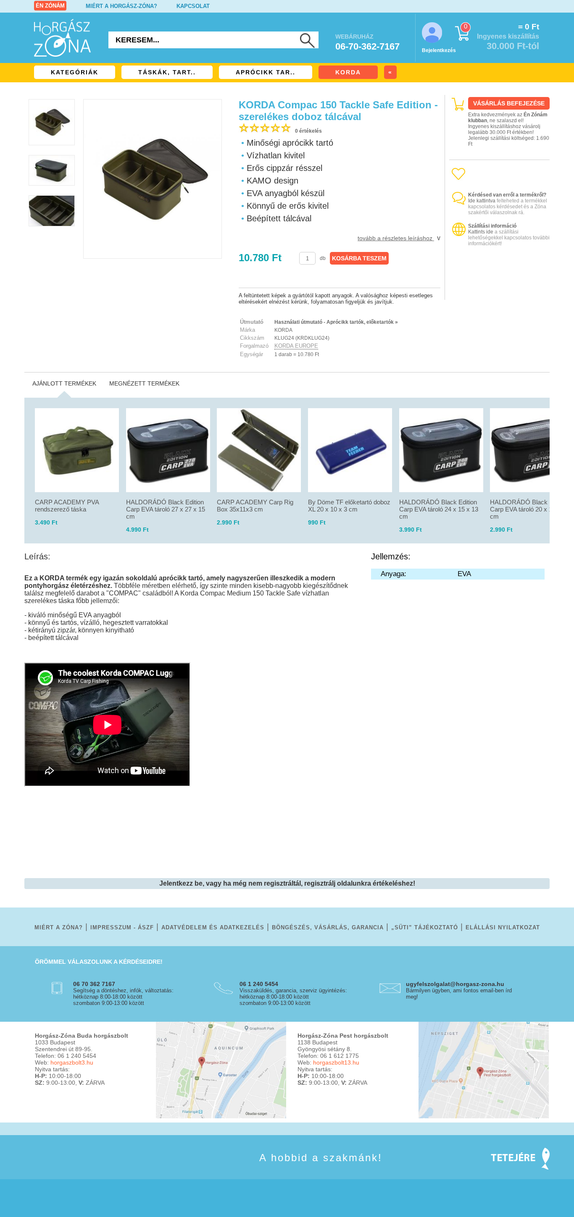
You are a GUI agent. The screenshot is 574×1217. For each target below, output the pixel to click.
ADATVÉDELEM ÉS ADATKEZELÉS (212, 927)
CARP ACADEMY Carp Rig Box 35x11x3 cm (255, 505)
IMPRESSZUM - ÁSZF (122, 927)
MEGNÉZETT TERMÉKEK (144, 383)
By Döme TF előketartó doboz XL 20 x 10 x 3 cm (349, 505)
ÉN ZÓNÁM (50, 6)
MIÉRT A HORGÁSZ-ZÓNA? (121, 6)
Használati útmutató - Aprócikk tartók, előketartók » (336, 322)
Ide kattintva (481, 201)
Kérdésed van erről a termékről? (507, 195)
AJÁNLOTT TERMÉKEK (64, 383)
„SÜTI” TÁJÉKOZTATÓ (424, 927)
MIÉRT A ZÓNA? (58, 927)
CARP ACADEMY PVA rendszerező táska (67, 505)
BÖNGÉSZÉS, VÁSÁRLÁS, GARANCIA (328, 927)
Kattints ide (480, 232)
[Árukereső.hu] (499, 292)
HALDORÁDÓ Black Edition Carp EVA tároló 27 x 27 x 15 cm (165, 509)
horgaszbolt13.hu (336, 1062)
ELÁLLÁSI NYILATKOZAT (503, 927)
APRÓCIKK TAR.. (265, 72)
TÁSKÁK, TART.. (167, 72)
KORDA (348, 72)
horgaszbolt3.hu (71, 1062)
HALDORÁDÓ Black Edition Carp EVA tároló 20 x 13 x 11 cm (529, 509)
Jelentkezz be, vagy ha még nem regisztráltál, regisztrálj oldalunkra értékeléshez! (287, 883)
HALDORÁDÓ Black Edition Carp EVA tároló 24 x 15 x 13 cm (438, 509)
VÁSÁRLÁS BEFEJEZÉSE (509, 103)
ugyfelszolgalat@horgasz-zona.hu (455, 984)
